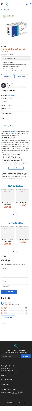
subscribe (25, 356)
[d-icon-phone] (27, 4)
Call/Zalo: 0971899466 (6, 392)
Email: (2, 370)
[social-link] (13, 393)
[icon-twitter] (5, 52)
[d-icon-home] (1, 9)
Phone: (3, 368)
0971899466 (7, 368)
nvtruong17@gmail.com (9, 370)
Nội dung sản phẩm (9, 126)
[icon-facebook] (2, 52)
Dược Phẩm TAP (14, 131)
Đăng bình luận (8, 291)
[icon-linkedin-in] (8, 52)
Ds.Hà (8, 85)
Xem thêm (15, 168)
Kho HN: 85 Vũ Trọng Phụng (12, 373)
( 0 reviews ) (11, 54)
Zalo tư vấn (7, 76)
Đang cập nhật (11, 95)
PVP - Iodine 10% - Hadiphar (22, 202)
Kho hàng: (3, 373)
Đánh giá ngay (8, 317)
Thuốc (5, 9)
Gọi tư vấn (22, 76)
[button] (13, 214)
